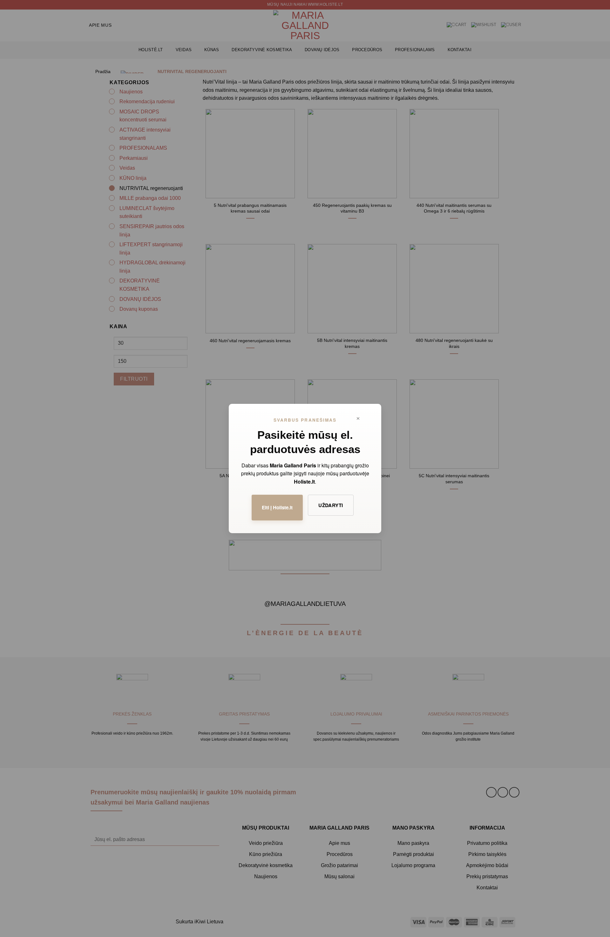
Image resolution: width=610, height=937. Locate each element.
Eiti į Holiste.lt (277, 507)
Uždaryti (330, 505)
